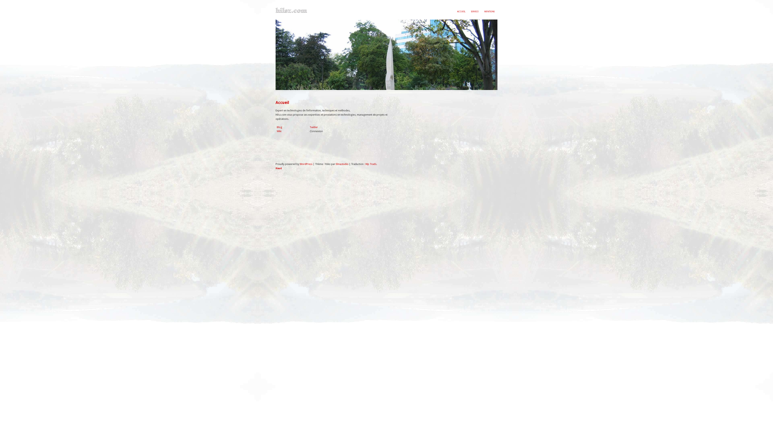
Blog (279, 127)
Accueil (461, 11)
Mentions (489, 11)
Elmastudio (342, 164)
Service (475, 11)
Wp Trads (370, 164)
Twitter (314, 127)
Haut (279, 168)
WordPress (306, 164)
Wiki (279, 131)
